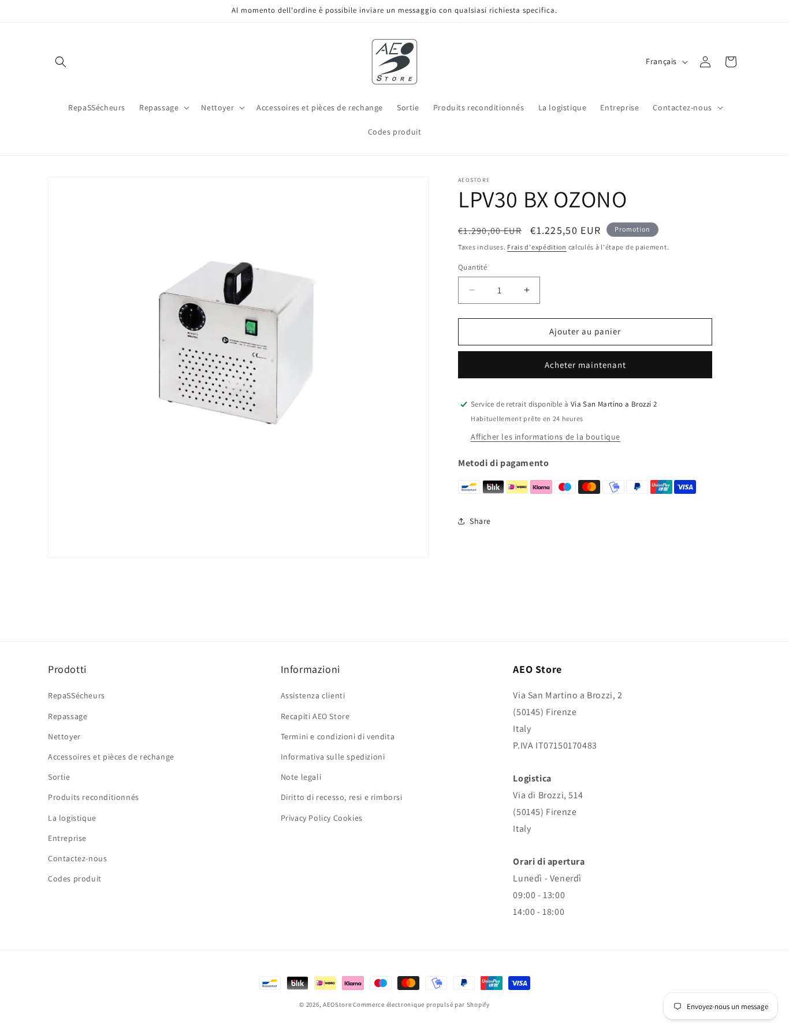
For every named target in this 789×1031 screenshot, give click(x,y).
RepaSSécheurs (76, 695)
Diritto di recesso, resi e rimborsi (342, 797)
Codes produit (75, 878)
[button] (60, 62)
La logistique (72, 818)
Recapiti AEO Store (315, 716)
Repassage (67, 716)
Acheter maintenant (585, 364)
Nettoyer (64, 736)
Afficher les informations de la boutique (545, 436)
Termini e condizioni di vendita (338, 736)
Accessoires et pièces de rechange (111, 756)
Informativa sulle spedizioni (333, 756)
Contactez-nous (77, 858)
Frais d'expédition (537, 247)
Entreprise (67, 838)
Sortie (59, 777)
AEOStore (337, 1004)
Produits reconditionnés (93, 797)
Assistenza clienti (313, 695)
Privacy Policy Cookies (322, 818)
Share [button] (480, 521)
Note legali (301, 777)
